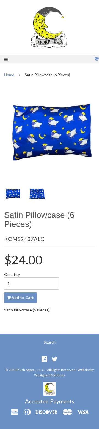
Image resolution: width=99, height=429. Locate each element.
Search (50, 342)
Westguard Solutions (49, 375)
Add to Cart (22, 297)
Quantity (12, 274)
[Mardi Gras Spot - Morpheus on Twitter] (54, 359)
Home (9, 74)
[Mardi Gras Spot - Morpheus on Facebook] (44, 359)
